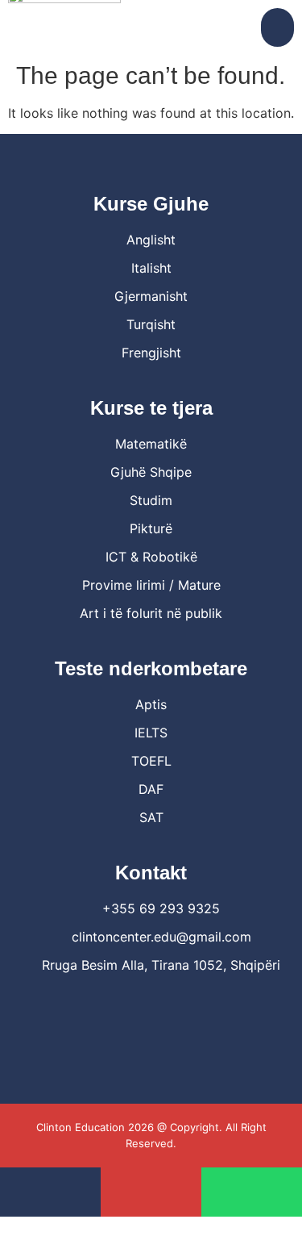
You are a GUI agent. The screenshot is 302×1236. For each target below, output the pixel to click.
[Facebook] (129, 1011)
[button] (277, 27)
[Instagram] (173, 1011)
